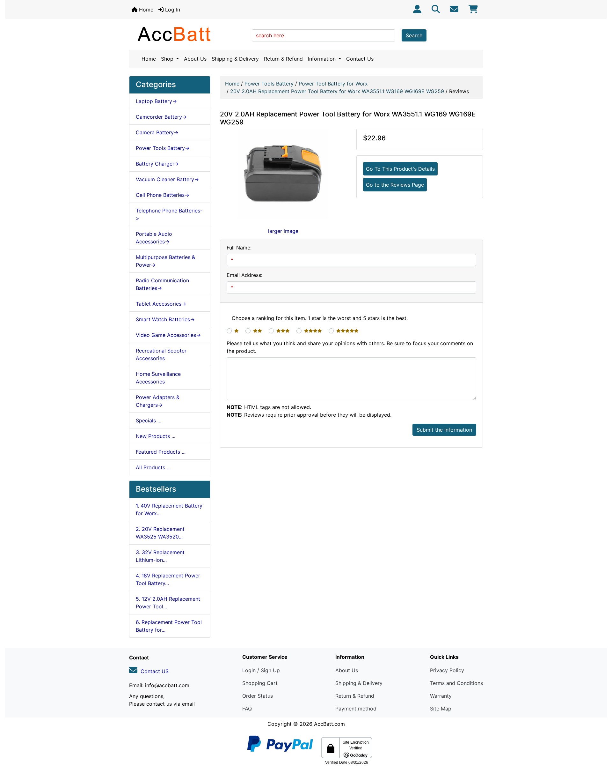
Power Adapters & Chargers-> (157, 401)
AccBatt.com (329, 724)
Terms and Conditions (456, 683)
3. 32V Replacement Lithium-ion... (160, 556)
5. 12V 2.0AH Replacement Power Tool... (168, 603)
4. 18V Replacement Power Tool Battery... (168, 579)
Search (414, 35)
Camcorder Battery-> (161, 117)
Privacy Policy (447, 670)
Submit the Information (444, 430)
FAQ (247, 708)
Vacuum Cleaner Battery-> (167, 179)
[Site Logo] (188, 34)
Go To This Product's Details (400, 169)
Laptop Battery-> (156, 101)
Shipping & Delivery (235, 59)
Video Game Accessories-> (168, 335)
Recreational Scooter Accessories (161, 354)
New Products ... (155, 436)
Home (145, 9)
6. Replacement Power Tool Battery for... (169, 626)
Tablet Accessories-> (161, 304)
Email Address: (244, 275)
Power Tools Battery (269, 83)
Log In (172, 9)
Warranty (441, 696)
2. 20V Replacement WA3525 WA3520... (160, 533)
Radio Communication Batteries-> (162, 284)
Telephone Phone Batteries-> (169, 214)
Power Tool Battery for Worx (333, 83)
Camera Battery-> (157, 132)
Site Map (440, 708)
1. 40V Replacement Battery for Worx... (169, 509)
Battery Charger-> (157, 163)
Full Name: (239, 247)
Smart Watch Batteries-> (165, 319)
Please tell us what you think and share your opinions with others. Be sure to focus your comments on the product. (350, 347)
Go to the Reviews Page (395, 185)
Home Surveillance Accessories (158, 378)
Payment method (355, 708)
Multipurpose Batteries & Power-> (165, 261)
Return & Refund (283, 59)
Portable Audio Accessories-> (154, 238)
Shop (168, 59)
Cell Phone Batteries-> (162, 195)
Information (322, 59)
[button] (600, 741)
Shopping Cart (260, 683)
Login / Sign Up (261, 670)
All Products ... (153, 467)
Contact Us (360, 59)
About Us (195, 59)
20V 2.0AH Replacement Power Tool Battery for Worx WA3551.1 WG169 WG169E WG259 (337, 91)
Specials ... (148, 420)
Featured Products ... (161, 452)
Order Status (257, 696)
